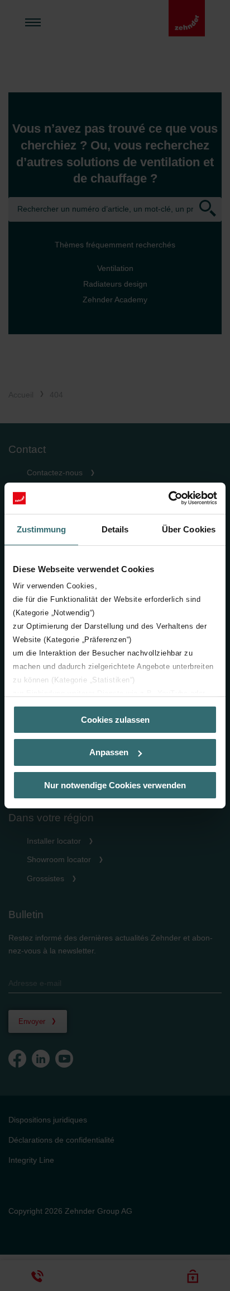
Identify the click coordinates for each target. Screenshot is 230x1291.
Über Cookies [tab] (188, 529)
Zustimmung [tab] (41, 529)
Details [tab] (115, 529)
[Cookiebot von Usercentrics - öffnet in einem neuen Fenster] (168, 498)
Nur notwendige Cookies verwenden (115, 785)
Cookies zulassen (115, 719)
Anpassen (108, 752)
